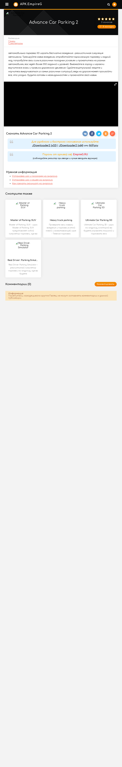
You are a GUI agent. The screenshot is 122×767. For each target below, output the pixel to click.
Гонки (11, 41)
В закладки (108, 27)
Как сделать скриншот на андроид (32, 183)
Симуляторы (15, 43)
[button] (115, 84)
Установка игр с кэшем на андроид (32, 180)
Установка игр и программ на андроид (34, 176)
